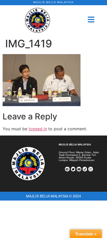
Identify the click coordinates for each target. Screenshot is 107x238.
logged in (38, 128)
